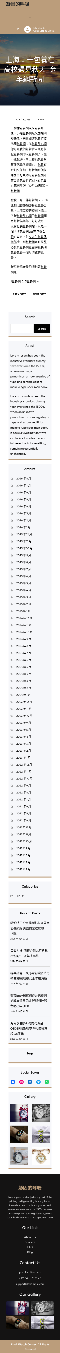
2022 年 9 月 (23, 785)
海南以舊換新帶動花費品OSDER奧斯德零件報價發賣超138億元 (28, 1028)
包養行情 (41, 139)
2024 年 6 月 (23, 660)
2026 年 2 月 (23, 520)
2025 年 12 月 (24, 534)
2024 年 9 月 (23, 639)
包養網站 (29, 226)
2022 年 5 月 (23, 813)
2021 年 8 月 (23, 855)
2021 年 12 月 (24, 827)
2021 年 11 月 (23, 834)
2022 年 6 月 (23, 806)
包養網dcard (37, 200)
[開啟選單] (30, 16)
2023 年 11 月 (24, 708)
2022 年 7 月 (23, 799)
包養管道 (26, 180)
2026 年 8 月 (23, 478)
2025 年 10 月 (24, 548)
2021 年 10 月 (24, 841)
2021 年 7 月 (23, 862)
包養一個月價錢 (27, 252)
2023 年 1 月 (23, 757)
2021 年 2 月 (23, 869)
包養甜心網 (39, 144)
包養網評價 (36, 170)
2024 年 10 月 (24, 632)
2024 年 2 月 (23, 687)
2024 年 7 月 (23, 653)
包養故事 (28, 205)
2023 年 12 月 (24, 701)
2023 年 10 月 (24, 715)
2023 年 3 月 (23, 743)
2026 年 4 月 (23, 506)
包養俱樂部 (21, 221)
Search (42, 328)
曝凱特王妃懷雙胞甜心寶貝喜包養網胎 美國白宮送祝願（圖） (29, 928)
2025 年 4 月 (23, 590)
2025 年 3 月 (23, 597)
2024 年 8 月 (23, 646)
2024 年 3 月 (23, 680)
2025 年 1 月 (23, 611)
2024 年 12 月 (24, 618)
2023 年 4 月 (23, 736)
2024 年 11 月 (24, 625)
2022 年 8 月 (23, 792)
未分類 (20, 896)
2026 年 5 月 (23, 499)
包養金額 (38, 175)
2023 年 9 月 (23, 722)
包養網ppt (26, 231)
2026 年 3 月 (23, 513)
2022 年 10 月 (24, 778)
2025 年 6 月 (23, 576)
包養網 (24, 128)
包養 (38, 128)
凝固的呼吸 (17, 4)
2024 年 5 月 (23, 667)
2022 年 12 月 (24, 764)
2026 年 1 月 (23, 527)
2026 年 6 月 (23, 492)
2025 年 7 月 (23, 569)
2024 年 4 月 (23, 674)
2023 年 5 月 (23, 729)
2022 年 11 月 (24, 771)
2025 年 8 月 (23, 562)
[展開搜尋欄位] (18, 29)
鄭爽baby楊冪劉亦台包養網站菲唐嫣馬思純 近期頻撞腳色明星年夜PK (28, 1001)
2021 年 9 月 (23, 848)
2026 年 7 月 (23, 485)
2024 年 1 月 (23, 694)
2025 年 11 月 (24, 541)
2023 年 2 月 (23, 750)
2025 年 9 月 (23, 555)
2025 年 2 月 (23, 604)
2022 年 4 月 (23, 820)
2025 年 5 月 (23, 583)
